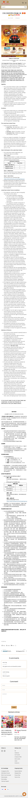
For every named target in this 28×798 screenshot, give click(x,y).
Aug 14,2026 (3, 736)
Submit (14, 707)
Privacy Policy (17, 775)
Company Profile (18, 756)
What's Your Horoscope (6, 775)
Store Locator (17, 758)
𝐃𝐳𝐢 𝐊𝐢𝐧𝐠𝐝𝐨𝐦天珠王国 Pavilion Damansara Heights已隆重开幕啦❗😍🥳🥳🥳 (20, 651)
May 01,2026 (17, 734)
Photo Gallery (4, 779)
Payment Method (18, 771)
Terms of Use (17, 777)
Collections (17, 752)
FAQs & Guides (4, 777)
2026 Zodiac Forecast (5, 773)
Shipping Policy (18, 773)
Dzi (15, 750)
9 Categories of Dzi (5, 771)
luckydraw (3, 641)
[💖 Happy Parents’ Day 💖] (21, 722)
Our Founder (17, 754)
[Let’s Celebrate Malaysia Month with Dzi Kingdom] (7, 722)
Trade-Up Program (5, 781)
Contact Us (17, 763)
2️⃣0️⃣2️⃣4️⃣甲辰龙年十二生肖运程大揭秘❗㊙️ (7, 651)
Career (16, 760)
